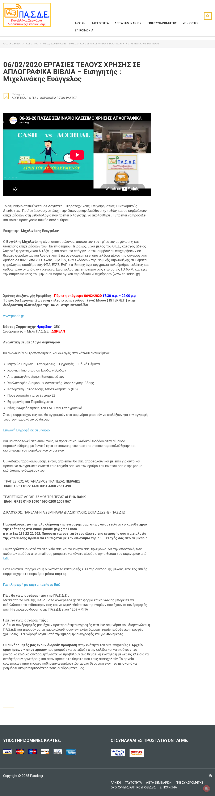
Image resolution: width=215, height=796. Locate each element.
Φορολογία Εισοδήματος (58, 98)
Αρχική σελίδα (11, 43)
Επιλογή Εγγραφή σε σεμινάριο (26, 430)
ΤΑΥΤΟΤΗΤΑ (100, 23)
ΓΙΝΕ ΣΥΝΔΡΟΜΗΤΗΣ (162, 23)
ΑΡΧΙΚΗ (80, 23)
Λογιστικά (32, 43)
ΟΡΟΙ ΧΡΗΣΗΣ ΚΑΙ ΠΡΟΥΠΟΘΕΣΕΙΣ (133, 787)
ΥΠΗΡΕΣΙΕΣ (190, 23)
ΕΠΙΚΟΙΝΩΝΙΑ (84, 30)
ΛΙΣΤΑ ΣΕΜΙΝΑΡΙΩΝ (128, 23)
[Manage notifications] (206, 788)
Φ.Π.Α (33, 98)
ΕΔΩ (6, 558)
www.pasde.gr (13, 316)
